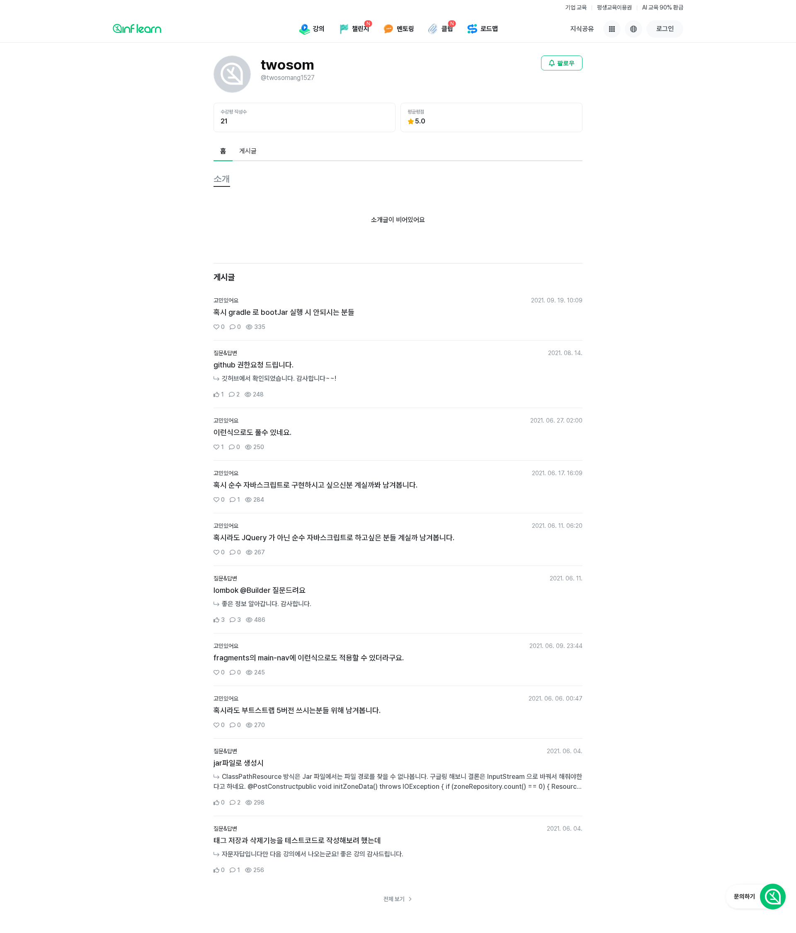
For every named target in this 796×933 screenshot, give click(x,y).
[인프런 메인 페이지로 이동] (137, 28)
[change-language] (633, 29)
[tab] (223, 151)
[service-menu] (612, 29)
